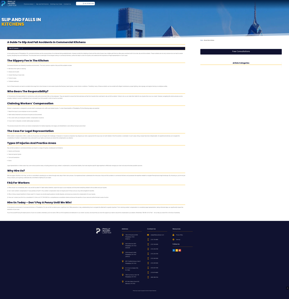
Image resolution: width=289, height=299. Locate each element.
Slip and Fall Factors (42, 4)
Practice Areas (28, 4)
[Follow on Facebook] (174, 250)
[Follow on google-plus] (180, 250)
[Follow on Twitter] (177, 250)
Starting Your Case (56, 4)
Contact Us (67, 4)
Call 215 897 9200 (89, 3)
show (21, 48)
